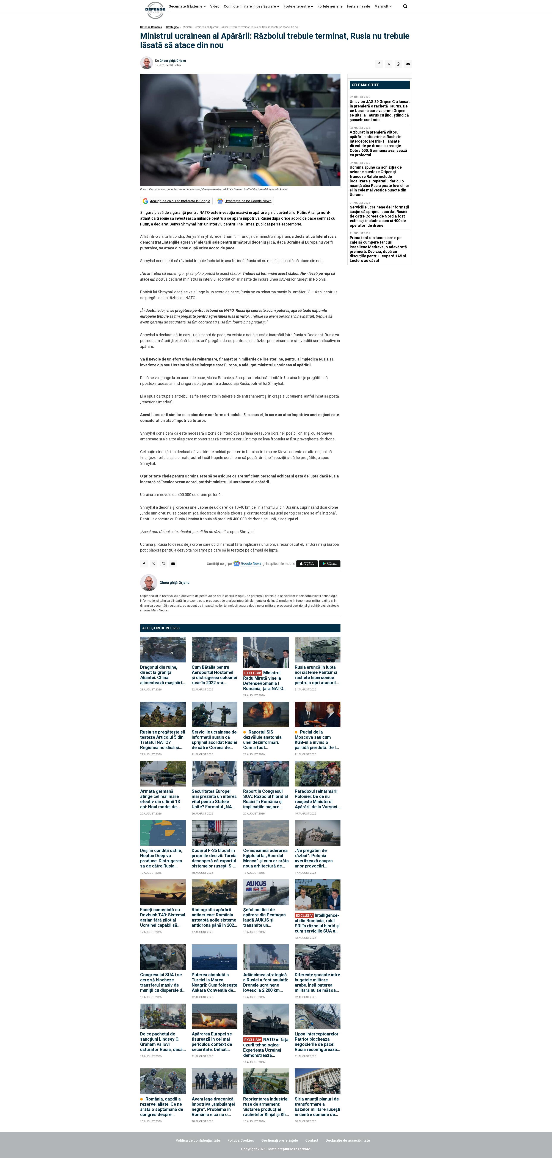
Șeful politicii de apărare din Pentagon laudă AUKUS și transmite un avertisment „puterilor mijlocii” (265, 917)
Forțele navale (358, 6)
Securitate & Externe (185, 6)
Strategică (172, 27)
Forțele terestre (297, 6)
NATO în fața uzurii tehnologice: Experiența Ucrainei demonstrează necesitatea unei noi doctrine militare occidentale (266, 1047)
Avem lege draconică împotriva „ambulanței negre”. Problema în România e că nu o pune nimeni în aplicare (214, 1106)
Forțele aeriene (330, 6)
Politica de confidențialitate (198, 1140)
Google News (251, 563)
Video (215, 6)
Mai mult (382, 6)
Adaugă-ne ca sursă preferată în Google (180, 201)
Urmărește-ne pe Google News (248, 201)
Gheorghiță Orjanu (173, 60)
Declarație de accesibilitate (348, 1140)
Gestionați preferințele (279, 1140)
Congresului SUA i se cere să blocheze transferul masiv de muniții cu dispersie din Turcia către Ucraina (163, 982)
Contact (311, 1140)
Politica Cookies (240, 1140)
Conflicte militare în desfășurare (250, 6)
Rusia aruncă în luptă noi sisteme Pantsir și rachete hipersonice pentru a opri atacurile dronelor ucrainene (316, 675)
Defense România (151, 27)
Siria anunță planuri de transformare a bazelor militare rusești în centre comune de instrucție (317, 1106)
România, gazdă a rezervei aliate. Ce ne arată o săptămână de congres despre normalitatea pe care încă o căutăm (161, 1106)
